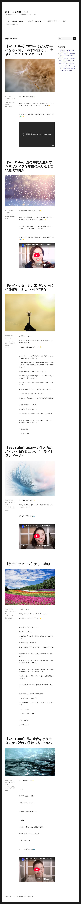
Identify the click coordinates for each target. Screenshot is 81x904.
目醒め (6, 102)
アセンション (12, 102)
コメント (7, 218)
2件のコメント (8, 106)
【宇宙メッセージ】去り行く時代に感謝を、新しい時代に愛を (29, 287)
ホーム (7, 21)
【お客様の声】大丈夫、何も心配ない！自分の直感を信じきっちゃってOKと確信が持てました (67, 68)
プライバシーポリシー (11, 24)
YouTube (7, 216)
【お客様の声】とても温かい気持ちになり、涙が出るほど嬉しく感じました (67, 55)
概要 (64, 21)
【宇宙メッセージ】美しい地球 (27, 564)
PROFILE (38, 21)
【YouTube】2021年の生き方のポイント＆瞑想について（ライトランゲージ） (29, 451)
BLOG (21, 21)
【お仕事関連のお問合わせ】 (52, 21)
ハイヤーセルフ (8, 214)
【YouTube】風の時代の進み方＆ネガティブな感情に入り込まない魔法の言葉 (29, 166)
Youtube (14, 21)
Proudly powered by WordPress (25, 896)
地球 (6, 618)
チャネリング (8, 341)
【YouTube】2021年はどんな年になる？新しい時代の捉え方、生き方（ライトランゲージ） (29, 50)
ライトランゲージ (9, 506)
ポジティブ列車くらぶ (16, 12)
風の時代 (7, 104)
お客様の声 (30, 21)
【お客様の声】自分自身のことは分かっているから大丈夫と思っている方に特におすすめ (67, 63)
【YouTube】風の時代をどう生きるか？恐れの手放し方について (29, 741)
